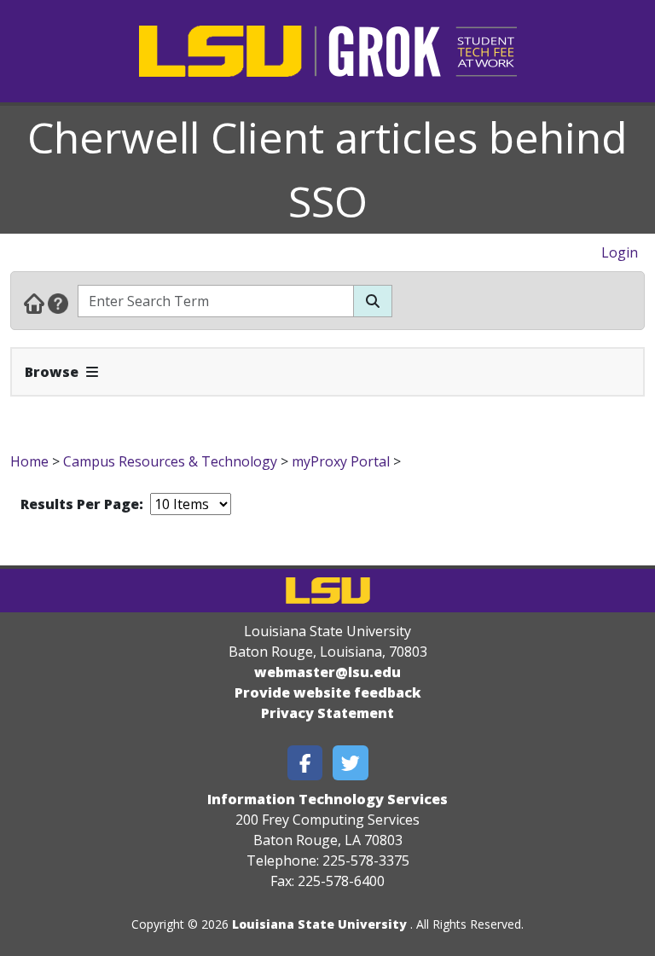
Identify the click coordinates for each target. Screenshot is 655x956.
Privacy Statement (327, 713)
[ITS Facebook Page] (305, 762)
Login (619, 252)
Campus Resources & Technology (170, 461)
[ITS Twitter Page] (350, 762)
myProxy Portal (341, 461)
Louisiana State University (319, 924)
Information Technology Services (327, 799)
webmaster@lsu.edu (327, 672)
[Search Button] (372, 301)
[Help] (58, 302)
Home (29, 461)
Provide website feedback (328, 692)
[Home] (34, 302)
